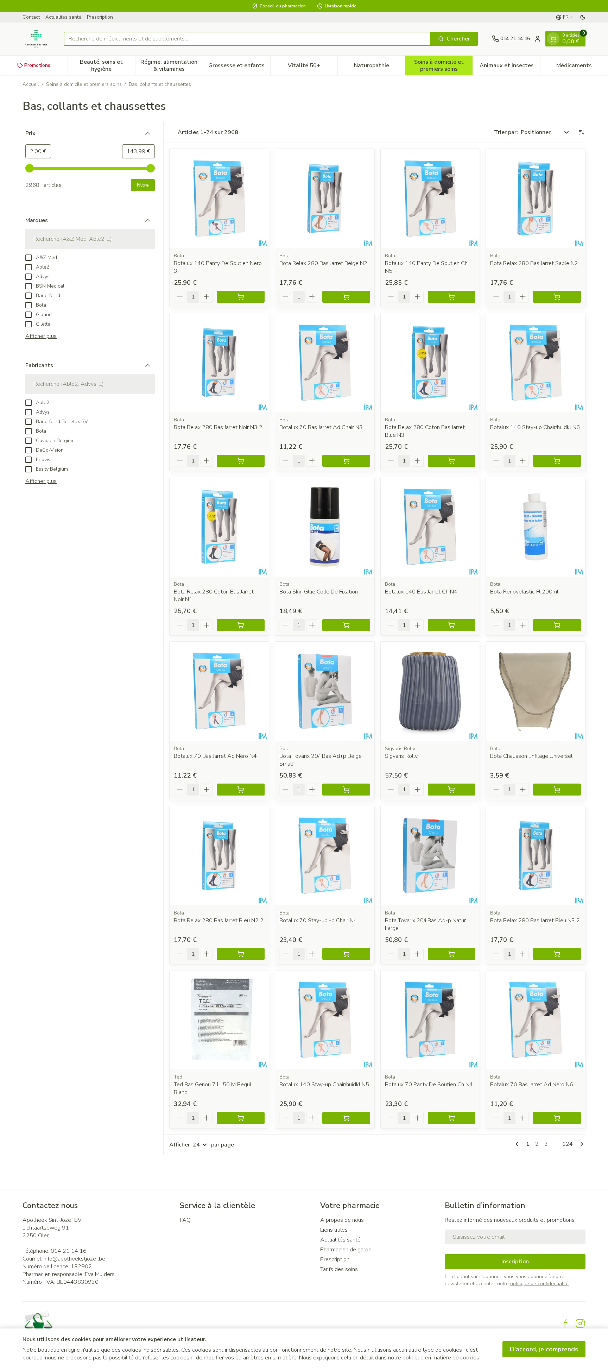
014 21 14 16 (69, 1251)
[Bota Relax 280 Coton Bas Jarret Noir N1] (219, 527)
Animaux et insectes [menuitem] (510, 67)
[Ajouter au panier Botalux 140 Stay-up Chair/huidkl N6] (557, 461)
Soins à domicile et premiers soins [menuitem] (443, 65)
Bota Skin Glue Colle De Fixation (318, 592)
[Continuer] (580, 1144)
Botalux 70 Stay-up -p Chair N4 (318, 920)
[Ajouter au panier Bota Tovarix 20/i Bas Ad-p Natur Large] (452, 954)
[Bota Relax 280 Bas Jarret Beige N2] (324, 198)
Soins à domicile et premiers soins (84, 84)
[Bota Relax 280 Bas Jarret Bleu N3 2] (535, 855)
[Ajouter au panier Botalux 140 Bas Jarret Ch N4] (452, 625)
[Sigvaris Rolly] (430, 691)
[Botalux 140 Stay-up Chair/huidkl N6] (535, 363)
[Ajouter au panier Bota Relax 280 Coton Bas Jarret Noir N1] (241, 625)
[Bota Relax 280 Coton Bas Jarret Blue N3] (430, 363)
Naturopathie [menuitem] (379, 67)
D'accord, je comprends (544, 1349)
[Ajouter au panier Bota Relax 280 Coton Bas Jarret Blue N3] (452, 461)
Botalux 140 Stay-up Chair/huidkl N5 (324, 1084)
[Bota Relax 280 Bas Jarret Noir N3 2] (219, 363)
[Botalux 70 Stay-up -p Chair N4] (324, 855)
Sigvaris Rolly (401, 756)
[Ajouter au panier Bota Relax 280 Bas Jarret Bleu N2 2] (241, 954)
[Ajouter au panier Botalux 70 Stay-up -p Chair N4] (346, 954)
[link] (518, 1144)
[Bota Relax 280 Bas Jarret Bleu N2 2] (219, 855)
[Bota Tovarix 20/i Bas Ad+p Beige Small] (324, 691)
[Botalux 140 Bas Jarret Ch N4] (430, 527)
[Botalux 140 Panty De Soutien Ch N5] (430, 198)
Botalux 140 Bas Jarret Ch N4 (421, 592)
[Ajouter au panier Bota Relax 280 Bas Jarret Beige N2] (346, 297)
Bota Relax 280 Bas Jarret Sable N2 (534, 263)
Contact (31, 17)
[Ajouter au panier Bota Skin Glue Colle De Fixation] (346, 625)
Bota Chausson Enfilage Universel (531, 756)
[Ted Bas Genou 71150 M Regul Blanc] (219, 1020)
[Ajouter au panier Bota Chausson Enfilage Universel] (557, 790)
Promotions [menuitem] (37, 65)
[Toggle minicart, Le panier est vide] (553, 38)
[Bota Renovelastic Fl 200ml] (535, 527)
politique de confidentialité (539, 1283)
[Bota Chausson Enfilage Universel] (535, 691)
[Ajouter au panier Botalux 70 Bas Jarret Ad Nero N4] (241, 790)
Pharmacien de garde (346, 1249)
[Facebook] (565, 1323)
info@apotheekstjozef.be (74, 1259)
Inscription (515, 1261)
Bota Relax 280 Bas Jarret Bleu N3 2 (535, 920)
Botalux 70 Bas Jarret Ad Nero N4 (215, 756)
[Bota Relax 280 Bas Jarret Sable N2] (535, 198)
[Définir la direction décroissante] (581, 132)
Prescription (100, 17)
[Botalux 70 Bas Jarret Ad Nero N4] (219, 691)
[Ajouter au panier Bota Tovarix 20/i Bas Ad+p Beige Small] (346, 790)
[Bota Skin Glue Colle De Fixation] (324, 527)
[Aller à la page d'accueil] (36, 38)
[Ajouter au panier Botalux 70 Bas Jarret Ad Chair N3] (346, 461)
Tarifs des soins (339, 1269)
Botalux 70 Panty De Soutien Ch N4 (429, 1084)
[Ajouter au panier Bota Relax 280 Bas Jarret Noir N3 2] (241, 461)
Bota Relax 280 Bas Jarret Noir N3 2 (218, 427)
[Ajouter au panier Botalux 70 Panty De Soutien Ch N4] (452, 1118)
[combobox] (247, 39)
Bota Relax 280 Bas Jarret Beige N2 (323, 263)
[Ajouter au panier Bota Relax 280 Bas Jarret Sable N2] (557, 297)
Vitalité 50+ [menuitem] (312, 67)
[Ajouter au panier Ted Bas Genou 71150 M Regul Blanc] (241, 1118)
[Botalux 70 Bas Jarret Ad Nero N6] (535, 1020)
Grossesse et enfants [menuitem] (239, 67)
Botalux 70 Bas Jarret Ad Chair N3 (321, 427)
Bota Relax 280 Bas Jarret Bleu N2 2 (219, 920)
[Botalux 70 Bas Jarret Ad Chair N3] (324, 363)
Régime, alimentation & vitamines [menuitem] (171, 65)
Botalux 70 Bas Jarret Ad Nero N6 (531, 1084)
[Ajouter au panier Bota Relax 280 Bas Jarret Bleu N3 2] (557, 954)
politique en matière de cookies (441, 1358)
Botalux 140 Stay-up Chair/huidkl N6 (535, 427)
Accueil (31, 84)
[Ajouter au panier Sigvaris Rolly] (452, 790)
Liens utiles (334, 1230)
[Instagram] (580, 1323)
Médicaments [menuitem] (582, 67)
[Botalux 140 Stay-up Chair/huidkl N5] (324, 1020)
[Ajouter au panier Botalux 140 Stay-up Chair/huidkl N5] (346, 1118)
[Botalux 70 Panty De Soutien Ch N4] (430, 1020)
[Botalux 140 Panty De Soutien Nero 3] (219, 198)
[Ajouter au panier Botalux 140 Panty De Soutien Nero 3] (241, 297)
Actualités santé (63, 17)
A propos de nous (342, 1220)
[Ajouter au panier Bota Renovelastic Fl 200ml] (557, 625)
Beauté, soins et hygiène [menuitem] (107, 65)
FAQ (185, 1220)
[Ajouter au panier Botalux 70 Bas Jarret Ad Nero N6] (557, 1118)
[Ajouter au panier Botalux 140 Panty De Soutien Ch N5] (452, 297)
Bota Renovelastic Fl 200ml (524, 592)
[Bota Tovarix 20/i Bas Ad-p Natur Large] (430, 855)
